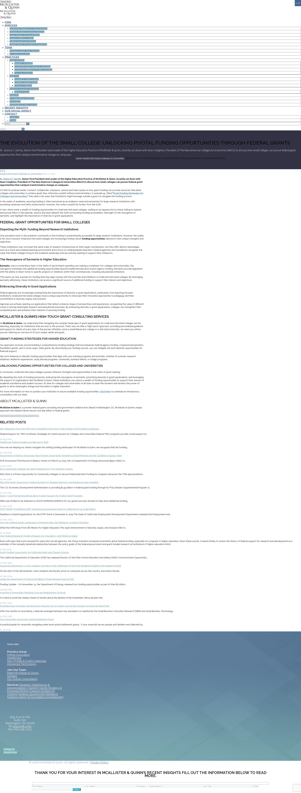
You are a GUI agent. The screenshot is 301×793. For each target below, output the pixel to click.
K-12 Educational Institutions (22, 98)
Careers (13, 120)
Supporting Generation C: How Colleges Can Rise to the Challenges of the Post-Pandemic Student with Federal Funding (60, 566)
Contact (11, 113)
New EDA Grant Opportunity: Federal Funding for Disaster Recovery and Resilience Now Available (49, 482)
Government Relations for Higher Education (28, 28)
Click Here (105, 391)
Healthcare (14, 76)
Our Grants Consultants (20, 54)
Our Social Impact (18, 110)
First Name (37, 786)
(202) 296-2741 (22, 726)
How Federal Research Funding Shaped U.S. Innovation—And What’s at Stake (38, 536)
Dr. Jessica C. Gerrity (10, 179)
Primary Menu (5, 2)
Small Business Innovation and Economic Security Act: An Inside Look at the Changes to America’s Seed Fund (54, 606)
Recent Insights (16, 107)
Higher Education (17, 60)
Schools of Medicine (23, 85)
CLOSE (298, 3)
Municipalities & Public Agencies (23, 105)
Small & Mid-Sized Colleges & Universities (21, 173)
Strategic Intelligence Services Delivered (27, 32)
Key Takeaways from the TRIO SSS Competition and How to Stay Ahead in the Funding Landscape (49, 429)
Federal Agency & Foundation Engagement (28, 44)
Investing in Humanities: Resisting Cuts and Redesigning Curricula (32, 592)
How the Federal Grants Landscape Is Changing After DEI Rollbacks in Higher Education (44, 522)
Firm (8, 22)
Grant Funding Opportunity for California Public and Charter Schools (34, 552)
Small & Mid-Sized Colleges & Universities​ (32, 66)
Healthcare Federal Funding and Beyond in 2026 (24, 442)
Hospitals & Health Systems (26, 79)
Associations (15, 101)
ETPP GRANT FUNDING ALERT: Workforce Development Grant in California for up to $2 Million (48, 509)
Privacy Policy (100, 762)
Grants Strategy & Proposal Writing (25, 35)
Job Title (207, 786)
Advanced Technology (22, 664)
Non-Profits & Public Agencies (26, 661)
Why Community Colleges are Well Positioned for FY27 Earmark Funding (36, 469)
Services (11, 25)
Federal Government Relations (23, 41)
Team (8, 47)
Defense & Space (21, 92)
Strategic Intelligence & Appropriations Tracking (28, 686)
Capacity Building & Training (22, 38)
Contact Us (14, 117)
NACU (36, 416)
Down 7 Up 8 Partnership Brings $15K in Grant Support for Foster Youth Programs (41, 496)
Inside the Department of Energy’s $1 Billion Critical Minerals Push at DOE (37, 579)
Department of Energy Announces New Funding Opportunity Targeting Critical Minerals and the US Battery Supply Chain (61, 455)
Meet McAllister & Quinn (23, 673)
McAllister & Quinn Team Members (25, 51)
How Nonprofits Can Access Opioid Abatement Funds (27, 619)
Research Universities (23, 63)
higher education (24, 416)
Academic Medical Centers (26, 82)
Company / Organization (149, 786)
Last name (89, 786)
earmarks (4, 416)
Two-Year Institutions (23, 73)
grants (12, 416)
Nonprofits (14, 95)
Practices (12, 57)
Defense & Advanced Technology (24, 89)
